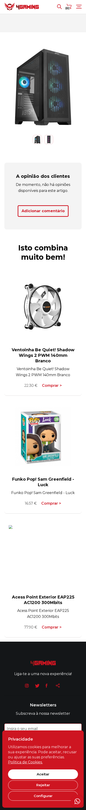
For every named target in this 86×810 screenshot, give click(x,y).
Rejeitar (43, 785)
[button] (2, 87)
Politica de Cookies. (25, 762)
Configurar (43, 796)
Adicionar (43, 211)
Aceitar (43, 774)
